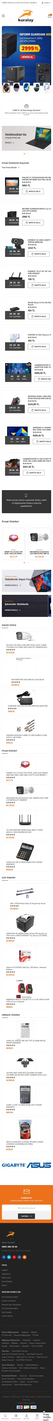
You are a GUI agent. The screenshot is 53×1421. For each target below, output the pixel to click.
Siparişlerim (6, 1274)
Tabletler (34, 1332)
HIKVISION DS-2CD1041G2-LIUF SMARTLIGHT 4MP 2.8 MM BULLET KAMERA (27, 799)
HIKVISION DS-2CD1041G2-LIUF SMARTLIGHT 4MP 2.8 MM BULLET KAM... (39, 553)
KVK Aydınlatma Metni (10, 1297)
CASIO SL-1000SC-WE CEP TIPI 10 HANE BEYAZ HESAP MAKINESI (26, 1042)
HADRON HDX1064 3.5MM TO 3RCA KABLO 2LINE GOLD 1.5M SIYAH (26, 736)
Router (42, 1368)
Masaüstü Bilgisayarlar (22, 1335)
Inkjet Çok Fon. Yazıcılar (25, 1357)
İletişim (4, 1285)
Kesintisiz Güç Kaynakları (11, 1371)
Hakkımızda (6, 1278)
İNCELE (8, 143)
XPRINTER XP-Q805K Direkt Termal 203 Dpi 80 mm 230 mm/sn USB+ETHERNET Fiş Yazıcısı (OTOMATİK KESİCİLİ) (27, 934)
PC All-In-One (7, 1335)
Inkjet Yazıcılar (42, 1357)
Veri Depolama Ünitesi (10, 1382)
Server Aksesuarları (36, 1376)
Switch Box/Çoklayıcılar (22, 1384)
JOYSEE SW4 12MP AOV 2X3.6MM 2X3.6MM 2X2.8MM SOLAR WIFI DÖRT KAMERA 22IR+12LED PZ (27, 1074)
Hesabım (46, 2)
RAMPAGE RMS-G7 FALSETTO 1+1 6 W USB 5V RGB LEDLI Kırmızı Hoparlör (27, 1000)
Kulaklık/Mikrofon (32, 1365)
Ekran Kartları (15, 1346)
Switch (22, 1382)
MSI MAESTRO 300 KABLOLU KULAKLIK (27, 680)
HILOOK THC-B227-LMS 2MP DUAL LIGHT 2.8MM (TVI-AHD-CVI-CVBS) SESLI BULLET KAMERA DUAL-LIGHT (27, 646)
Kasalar (4, 1346)
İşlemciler (36, 1340)
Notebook (25, 1332)
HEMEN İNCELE (11, 585)
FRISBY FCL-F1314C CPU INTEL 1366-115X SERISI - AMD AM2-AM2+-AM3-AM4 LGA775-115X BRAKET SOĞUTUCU (27, 774)
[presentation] (24, 154)
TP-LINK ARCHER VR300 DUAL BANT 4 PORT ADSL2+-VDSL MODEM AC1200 (24, 831)
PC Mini (35, 1335)
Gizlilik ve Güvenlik (9, 1301)
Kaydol (25, 1216)
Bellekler (15, 1343)
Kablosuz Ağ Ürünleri (9, 1368)
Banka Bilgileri (7, 1281)
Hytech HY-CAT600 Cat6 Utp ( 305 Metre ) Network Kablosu (26, 968)
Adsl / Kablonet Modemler (28, 1368)
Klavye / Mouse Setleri (37, 1343)
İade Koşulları (7, 1312)
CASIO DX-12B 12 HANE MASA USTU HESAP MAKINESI (24, 863)
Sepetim (5, 1270)
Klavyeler (23, 1343)
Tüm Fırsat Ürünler (9, 167)
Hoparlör (20, 1365)
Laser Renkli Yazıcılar (19, 1351)
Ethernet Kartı (7, 1385)
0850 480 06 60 (9, 1247)
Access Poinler (32, 1382)
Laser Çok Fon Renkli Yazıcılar (13, 1354)
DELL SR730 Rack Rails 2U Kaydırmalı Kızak (27, 903)
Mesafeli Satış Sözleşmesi (11, 1305)
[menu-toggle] (3, 15)
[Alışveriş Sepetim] (49, 15)
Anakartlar (5, 1343)
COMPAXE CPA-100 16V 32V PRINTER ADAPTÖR (28, 706)
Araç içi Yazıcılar (8, 1357)
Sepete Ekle (34, 191)
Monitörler (25, 1346)
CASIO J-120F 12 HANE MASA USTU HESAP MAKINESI (24, 1106)
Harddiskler (27, 1340)
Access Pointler (37, 1346)
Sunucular (23, 1376)
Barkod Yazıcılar (8, 1360)
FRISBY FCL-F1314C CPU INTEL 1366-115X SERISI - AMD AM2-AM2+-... (14, 553)
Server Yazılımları (8, 1379)
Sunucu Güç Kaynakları (25, 1379)
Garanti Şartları (7, 1316)
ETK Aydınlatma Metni (10, 1308)
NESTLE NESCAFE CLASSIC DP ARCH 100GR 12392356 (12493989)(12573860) (24, 1143)
